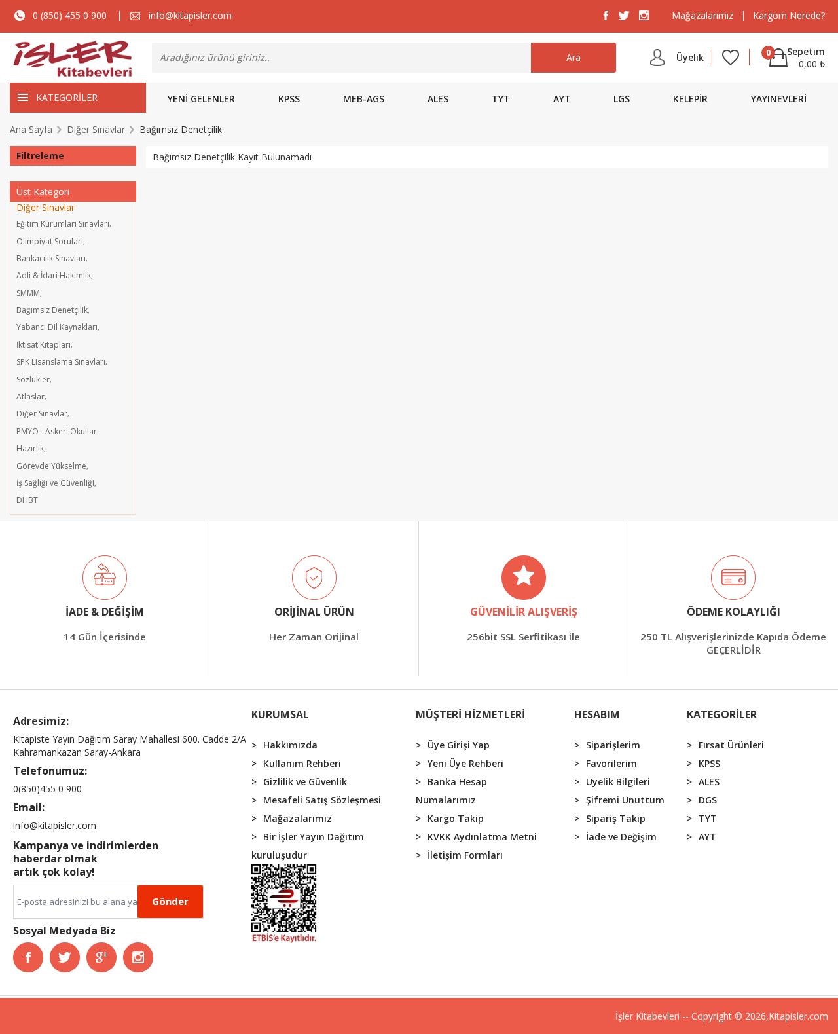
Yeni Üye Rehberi (465, 763)
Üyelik (690, 57)
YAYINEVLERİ (779, 98)
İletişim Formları (465, 855)
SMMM (28, 293)
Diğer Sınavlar (45, 207)
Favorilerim (611, 763)
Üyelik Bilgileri (618, 781)
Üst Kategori (42, 191)
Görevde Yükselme (51, 465)
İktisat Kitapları (43, 344)
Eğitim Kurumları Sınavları (62, 223)
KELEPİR (690, 98)
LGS (621, 98)
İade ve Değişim (621, 836)
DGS (708, 800)
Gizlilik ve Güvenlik (305, 781)
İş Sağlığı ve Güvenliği (55, 483)
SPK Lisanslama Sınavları (60, 361)
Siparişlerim (613, 745)
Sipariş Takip (616, 818)
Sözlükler (33, 379)
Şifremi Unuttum (625, 800)
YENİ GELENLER (201, 98)
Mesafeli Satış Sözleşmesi (322, 800)
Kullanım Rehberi (302, 763)
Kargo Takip (456, 818)
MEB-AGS (363, 98)
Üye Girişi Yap (459, 745)
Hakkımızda (290, 745)
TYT (501, 98)
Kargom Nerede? (789, 15)
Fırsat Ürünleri (731, 745)
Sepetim (795, 50)
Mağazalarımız (702, 15)
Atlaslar (30, 396)
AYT (562, 98)
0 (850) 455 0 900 (70, 15)
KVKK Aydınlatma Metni (482, 836)
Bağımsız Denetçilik (52, 310)
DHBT (27, 500)
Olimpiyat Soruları (49, 241)
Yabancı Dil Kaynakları (57, 327)
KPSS (289, 98)
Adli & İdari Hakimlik (53, 275)
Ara (573, 57)
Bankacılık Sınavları (51, 258)
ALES (438, 98)
